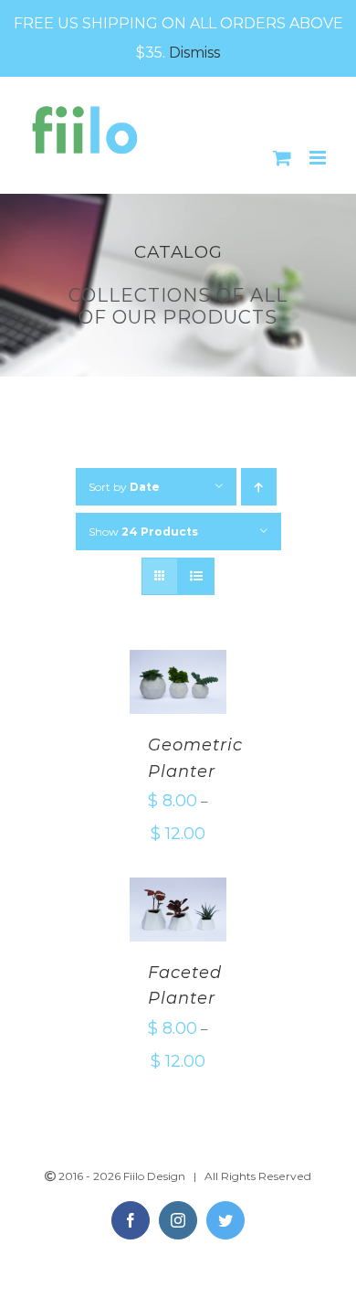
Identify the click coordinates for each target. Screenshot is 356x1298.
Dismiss (194, 52)
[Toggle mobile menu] (319, 157)
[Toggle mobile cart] (282, 157)
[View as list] (196, 576)
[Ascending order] (259, 486)
